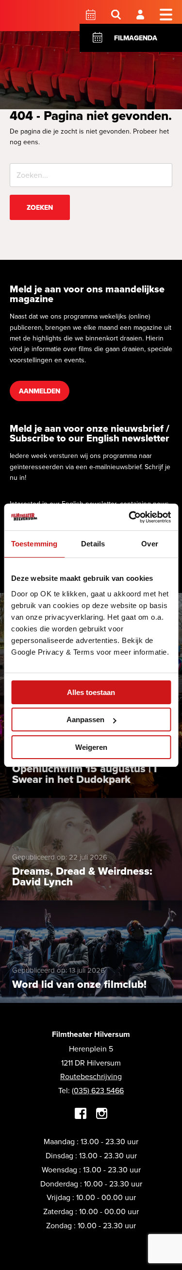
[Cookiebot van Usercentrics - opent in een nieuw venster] (129, 517)
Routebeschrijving (91, 1076)
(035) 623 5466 (98, 1090)
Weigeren (91, 747)
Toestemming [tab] (34, 544)
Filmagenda (135, 38)
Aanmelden (39, 391)
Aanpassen (85, 719)
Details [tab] (93, 544)
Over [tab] (149, 544)
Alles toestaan (91, 692)
